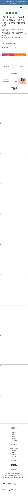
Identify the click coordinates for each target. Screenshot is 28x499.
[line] (7, 13)
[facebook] (10, 13)
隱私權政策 (14, 440)
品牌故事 (14, 432)
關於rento (14, 436)
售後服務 (14, 454)
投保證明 (14, 438)
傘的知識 (14, 456)
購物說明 (14, 450)
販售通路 (14, 452)
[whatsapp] (13, 13)
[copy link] (16, 13)
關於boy (14, 434)
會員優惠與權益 (14, 448)
